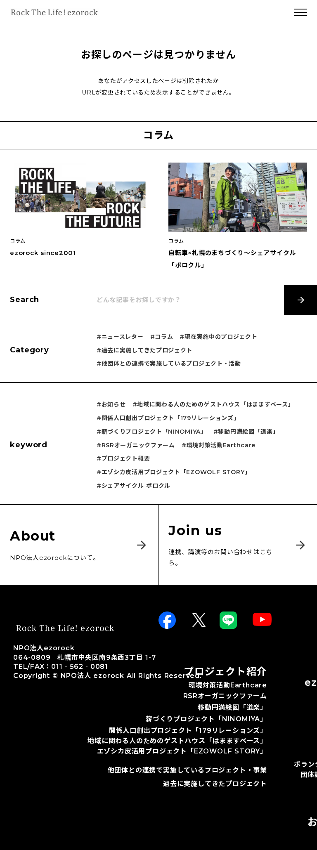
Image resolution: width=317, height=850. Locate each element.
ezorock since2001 (43, 253)
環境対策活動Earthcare (228, 685)
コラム (18, 240)
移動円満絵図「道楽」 (232, 707)
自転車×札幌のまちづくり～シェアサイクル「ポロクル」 (232, 259)
